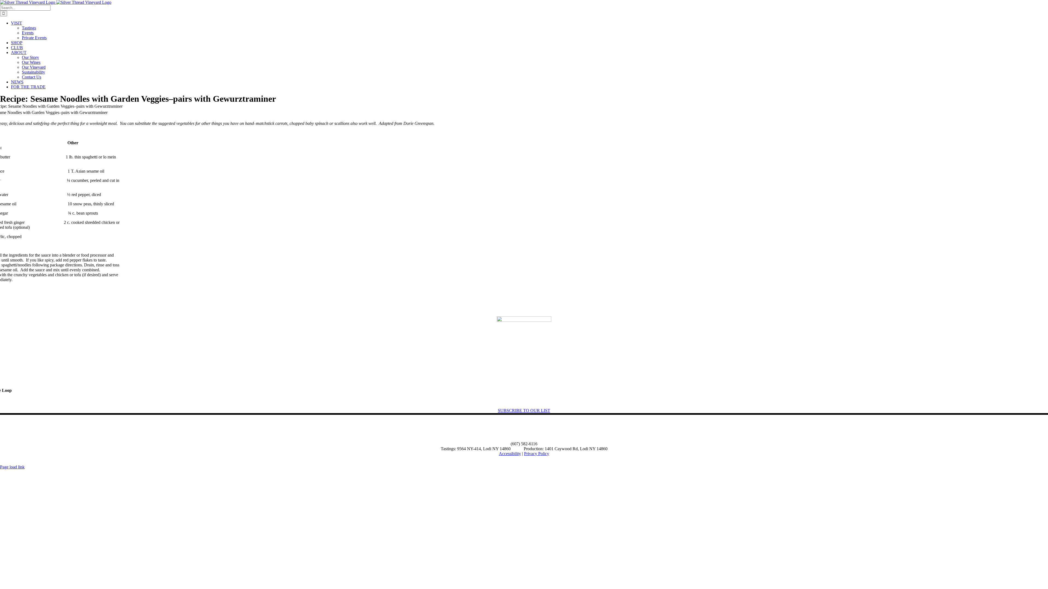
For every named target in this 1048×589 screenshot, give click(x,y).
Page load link (12, 467)
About (18, 428)
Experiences (47, 428)
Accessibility (510, 453)
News (75, 428)
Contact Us (102, 428)
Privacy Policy (536, 453)
